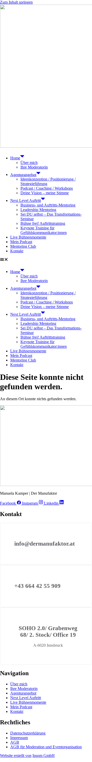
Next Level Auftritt (25, 200)
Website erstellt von (15, 755)
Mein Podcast (21, 242)
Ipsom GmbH (43, 755)
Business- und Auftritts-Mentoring (47, 205)
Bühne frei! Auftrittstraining (42, 223)
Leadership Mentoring (38, 209)
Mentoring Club (23, 246)
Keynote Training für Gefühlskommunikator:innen (43, 230)
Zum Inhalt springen (16, 2)
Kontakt (16, 251)
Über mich (29, 162)
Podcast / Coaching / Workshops (46, 188)
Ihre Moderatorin (34, 167)
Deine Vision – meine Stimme (44, 193)
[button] (46, 259)
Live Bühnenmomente (28, 237)
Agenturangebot (23, 174)
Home (15, 158)
